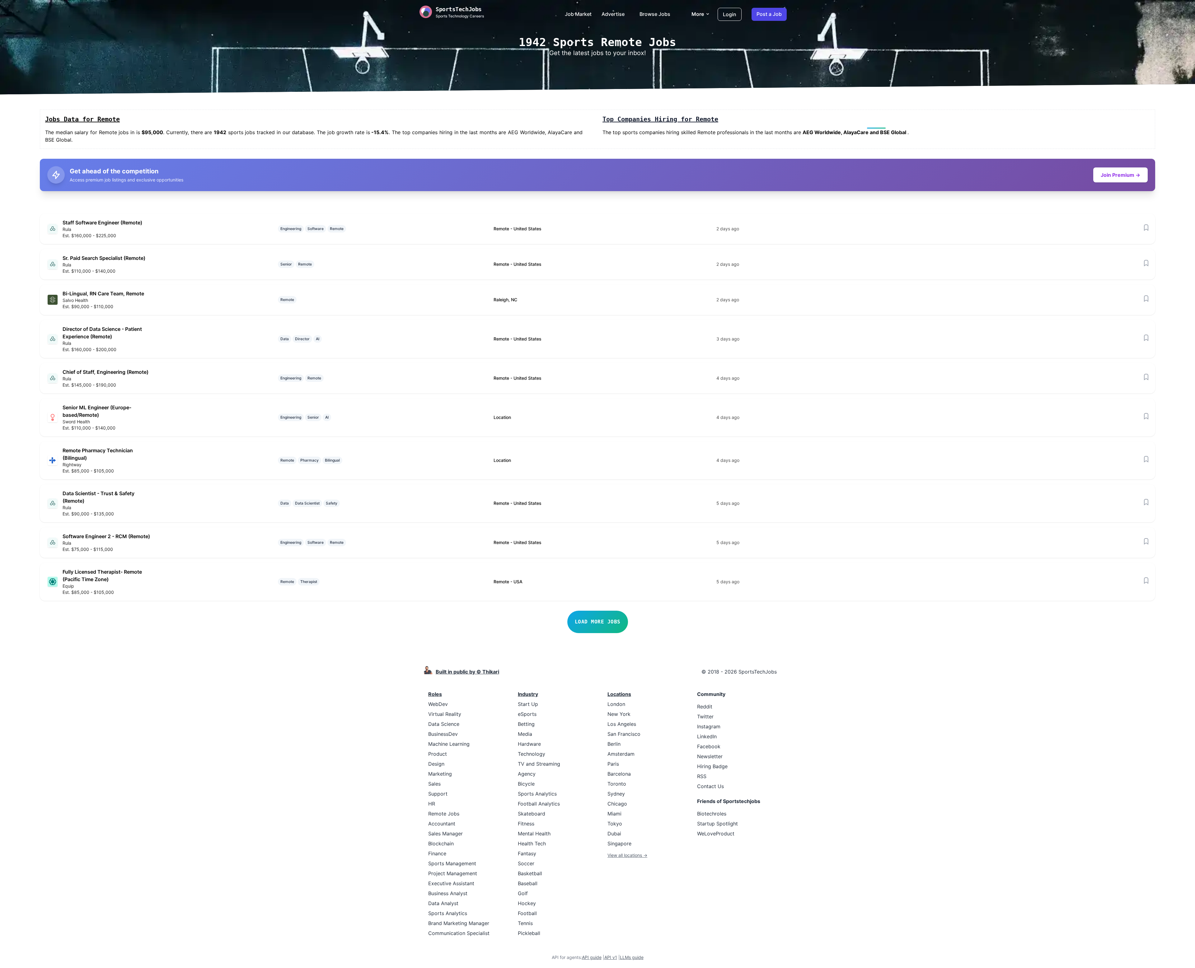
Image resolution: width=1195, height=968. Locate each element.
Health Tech (532, 843)
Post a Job (769, 14)
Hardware (529, 744)
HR (431, 804)
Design (436, 764)
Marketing (440, 774)
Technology (531, 754)
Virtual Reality (444, 714)
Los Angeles (621, 724)
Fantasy (527, 853)
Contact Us (710, 786)
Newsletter (710, 756)
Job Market (578, 14)
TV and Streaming (539, 764)
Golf (523, 893)
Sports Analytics (447, 913)
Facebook (708, 746)
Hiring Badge (712, 766)
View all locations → (627, 855)
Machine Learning (449, 744)
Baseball (527, 883)
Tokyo (614, 823)
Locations (619, 694)
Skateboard (531, 814)
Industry (528, 694)
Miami (614, 814)
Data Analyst (443, 903)
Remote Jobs (443, 814)
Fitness (526, 823)
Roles (435, 694)
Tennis (525, 923)
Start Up (528, 704)
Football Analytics (539, 804)
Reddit (704, 706)
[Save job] (1146, 227)
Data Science (443, 724)
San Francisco (623, 734)
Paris (613, 764)
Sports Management (452, 863)
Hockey (527, 903)
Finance (437, 853)
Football (527, 913)
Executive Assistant (451, 883)
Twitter (705, 716)
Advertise (613, 14)
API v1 (610, 957)
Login (729, 14)
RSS (701, 776)
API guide (592, 957)
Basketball (530, 873)
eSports (527, 714)
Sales (434, 784)
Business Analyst (447, 893)
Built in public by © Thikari (467, 672)
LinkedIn (707, 736)
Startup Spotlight (717, 823)
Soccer (526, 863)
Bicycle (526, 784)
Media (525, 734)
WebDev (438, 704)
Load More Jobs (598, 622)
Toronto (616, 784)
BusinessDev (443, 734)
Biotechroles (711, 814)
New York (618, 714)
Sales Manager (445, 833)
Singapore (619, 843)
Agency (527, 774)
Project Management (452, 873)
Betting (526, 724)
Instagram (708, 726)
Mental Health (534, 833)
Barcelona (619, 774)
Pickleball (529, 933)
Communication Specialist (459, 933)
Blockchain (441, 843)
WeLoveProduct (715, 833)
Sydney (616, 794)
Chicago (617, 804)
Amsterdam (621, 754)
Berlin (614, 744)
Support (438, 794)
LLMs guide (632, 957)
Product (437, 754)
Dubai (614, 833)
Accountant (441, 823)
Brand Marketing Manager (458, 923)
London (616, 704)
